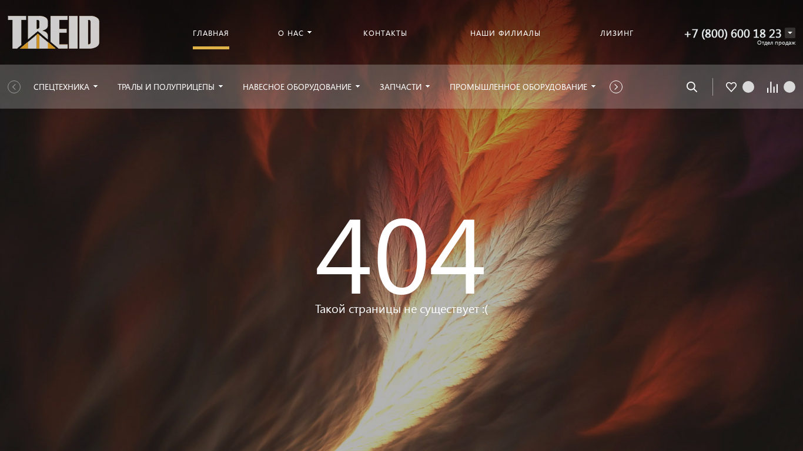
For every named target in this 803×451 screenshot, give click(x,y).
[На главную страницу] (53, 31)
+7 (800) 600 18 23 (733, 32)
